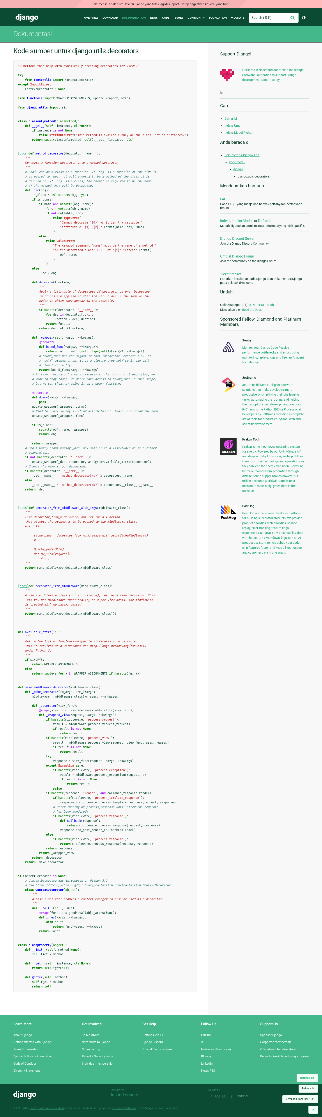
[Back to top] (313, 1109)
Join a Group (90, 1035)
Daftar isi (231, 118)
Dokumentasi (32, 34)
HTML (253, 305)
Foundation (218, 17)
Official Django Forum (237, 256)
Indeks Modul (242, 221)
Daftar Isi (265, 221)
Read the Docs (252, 309)
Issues (178, 17)
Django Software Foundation (33, 1056)
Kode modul (237, 162)
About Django (22, 1035)
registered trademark (124, 1108)
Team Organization (26, 1049)
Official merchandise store (277, 1049)
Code (165, 17)
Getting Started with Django (32, 1042)
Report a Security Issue (97, 1056)
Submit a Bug (91, 1049)
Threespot (218, 1096)
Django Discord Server (237, 238)
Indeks (225, 221)
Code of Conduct (24, 1063)
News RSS (208, 1070)
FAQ (223, 199)
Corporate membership (276, 1042)
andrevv (247, 1096)
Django (27, 18)
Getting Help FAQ (154, 1035)
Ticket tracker (230, 274)
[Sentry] (228, 353)
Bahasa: (308, 1088)
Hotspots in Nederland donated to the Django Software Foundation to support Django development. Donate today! (273, 75)
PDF (262, 305)
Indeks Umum (234, 125)
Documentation (134, 17)
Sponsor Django (271, 1035)
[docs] (23, 153)
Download (110, 17)
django (238, 169)
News (154, 17)
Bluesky (206, 1056)
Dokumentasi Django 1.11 (242, 155)
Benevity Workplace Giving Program (284, 1056)
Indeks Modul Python (239, 132)
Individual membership (97, 1063)
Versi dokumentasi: (300, 1099)
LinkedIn (207, 1063)
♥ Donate (237, 17)
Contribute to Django (96, 1042)
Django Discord (152, 1042)
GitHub (206, 1035)
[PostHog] (228, 519)
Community (196, 17)
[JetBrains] (228, 392)
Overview (91, 17)
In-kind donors (124, 1094)
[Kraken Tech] (228, 453)
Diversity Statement (26, 1070)
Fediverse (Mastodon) (216, 1049)
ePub (270, 305)
